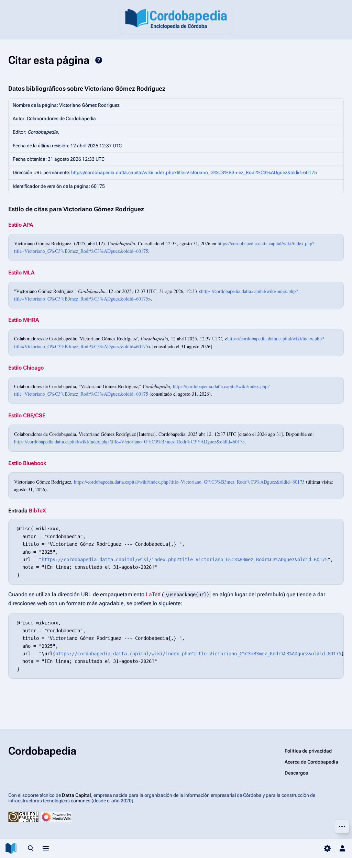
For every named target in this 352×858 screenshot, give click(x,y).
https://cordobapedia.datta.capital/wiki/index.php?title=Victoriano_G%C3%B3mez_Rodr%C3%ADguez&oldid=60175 (194, 172)
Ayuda (98, 60)
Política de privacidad (308, 751)
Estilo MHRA (23, 320)
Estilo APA (20, 225)
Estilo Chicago (26, 367)
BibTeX (37, 510)
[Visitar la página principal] (11, 848)
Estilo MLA (21, 272)
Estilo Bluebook (27, 463)
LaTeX (153, 594)
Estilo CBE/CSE (26, 415)
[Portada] (176, 18)
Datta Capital (76, 795)
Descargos (296, 773)
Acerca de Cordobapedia (311, 762)
